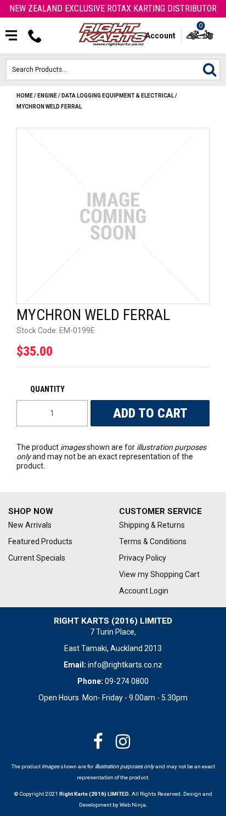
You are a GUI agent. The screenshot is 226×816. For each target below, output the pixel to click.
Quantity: (52, 389)
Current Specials (36, 557)
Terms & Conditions (153, 541)
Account (160, 35)
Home (24, 96)
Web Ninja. (134, 805)
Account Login (143, 590)
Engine (47, 96)
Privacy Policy (142, 557)
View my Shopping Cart (159, 574)
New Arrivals (30, 525)
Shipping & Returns (152, 525)
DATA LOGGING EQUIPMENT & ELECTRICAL (117, 96)
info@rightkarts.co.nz (125, 664)
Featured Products (40, 541)
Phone (35, 35)
